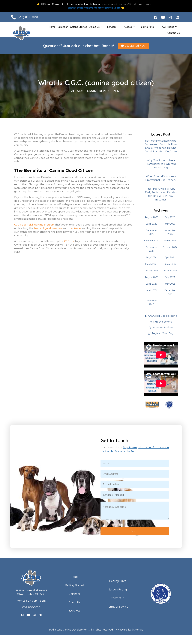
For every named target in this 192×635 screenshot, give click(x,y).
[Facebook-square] (155, 17)
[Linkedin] (177, 17)
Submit (134, 531)
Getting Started (78, 26)
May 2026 (170, 224)
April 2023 (151, 290)
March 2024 (151, 264)
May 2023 (170, 283)
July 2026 (170, 217)
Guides (128, 26)
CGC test (69, 241)
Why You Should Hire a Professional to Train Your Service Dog (161, 164)
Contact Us (173, 32)
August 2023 (151, 277)
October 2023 (170, 270)
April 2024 (170, 257)
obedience (74, 228)
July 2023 (170, 277)
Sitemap (138, 629)
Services (112, 26)
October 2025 (151, 240)
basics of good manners (48, 228)
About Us (94, 26)
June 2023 (151, 283)
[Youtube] (162, 17)
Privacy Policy (123, 629)
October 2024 (170, 247)
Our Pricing (168, 26)
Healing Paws (147, 26)
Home (52, 26)
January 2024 (151, 270)
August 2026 (151, 217)
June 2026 (151, 224)
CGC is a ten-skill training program (34, 224)
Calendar (63, 26)
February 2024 (170, 264)
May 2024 (151, 257)
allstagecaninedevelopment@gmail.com (94, 7)
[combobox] (134, 495)
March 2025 (170, 240)
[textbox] (135, 494)
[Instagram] (170, 17)
